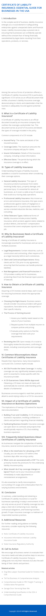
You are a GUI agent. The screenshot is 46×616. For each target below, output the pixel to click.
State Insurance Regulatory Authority (19, 544)
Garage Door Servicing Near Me (17, 588)
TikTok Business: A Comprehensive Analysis (21, 578)
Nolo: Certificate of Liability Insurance (19, 534)
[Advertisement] (23, 67)
